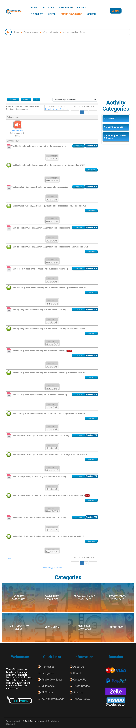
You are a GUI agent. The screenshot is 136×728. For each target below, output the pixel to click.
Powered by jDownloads (52, 568)
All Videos (47, 692)
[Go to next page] (91, 112)
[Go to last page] (95, 112)
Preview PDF (91, 146)
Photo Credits (81, 686)
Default (48, 109)
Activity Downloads (113, 127)
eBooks (81, 7)
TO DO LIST (37, 14)
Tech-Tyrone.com (33, 721)
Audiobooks (17, 130)
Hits (66, 109)
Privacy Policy (81, 699)
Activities (48, 7)
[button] (127, 127)
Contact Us (79, 679)
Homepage (47, 666)
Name (55, 109)
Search (91, 14)
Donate (116, 10)
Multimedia (48, 686)
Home (34, 7)
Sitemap (78, 692)
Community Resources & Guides (115, 136)
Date (62, 109)
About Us (78, 666)
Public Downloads (71, 14)
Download (78, 146)
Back (9, 559)
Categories (65, 7)
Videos (52, 14)
